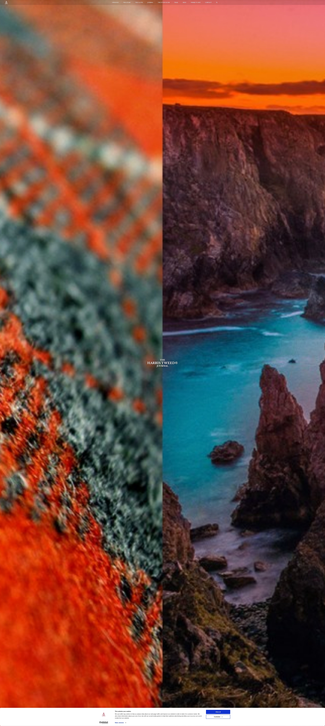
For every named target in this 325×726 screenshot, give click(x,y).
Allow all (218, 712)
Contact (208, 2)
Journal (150, 2)
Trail (176, 2)
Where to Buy (196, 2)
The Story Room (164, 2)
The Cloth (139, 2)
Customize (217, 716)
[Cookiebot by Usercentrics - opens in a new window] (103, 722)
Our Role (115, 2)
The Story (127, 2)
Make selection (119, 722)
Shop (184, 2)
